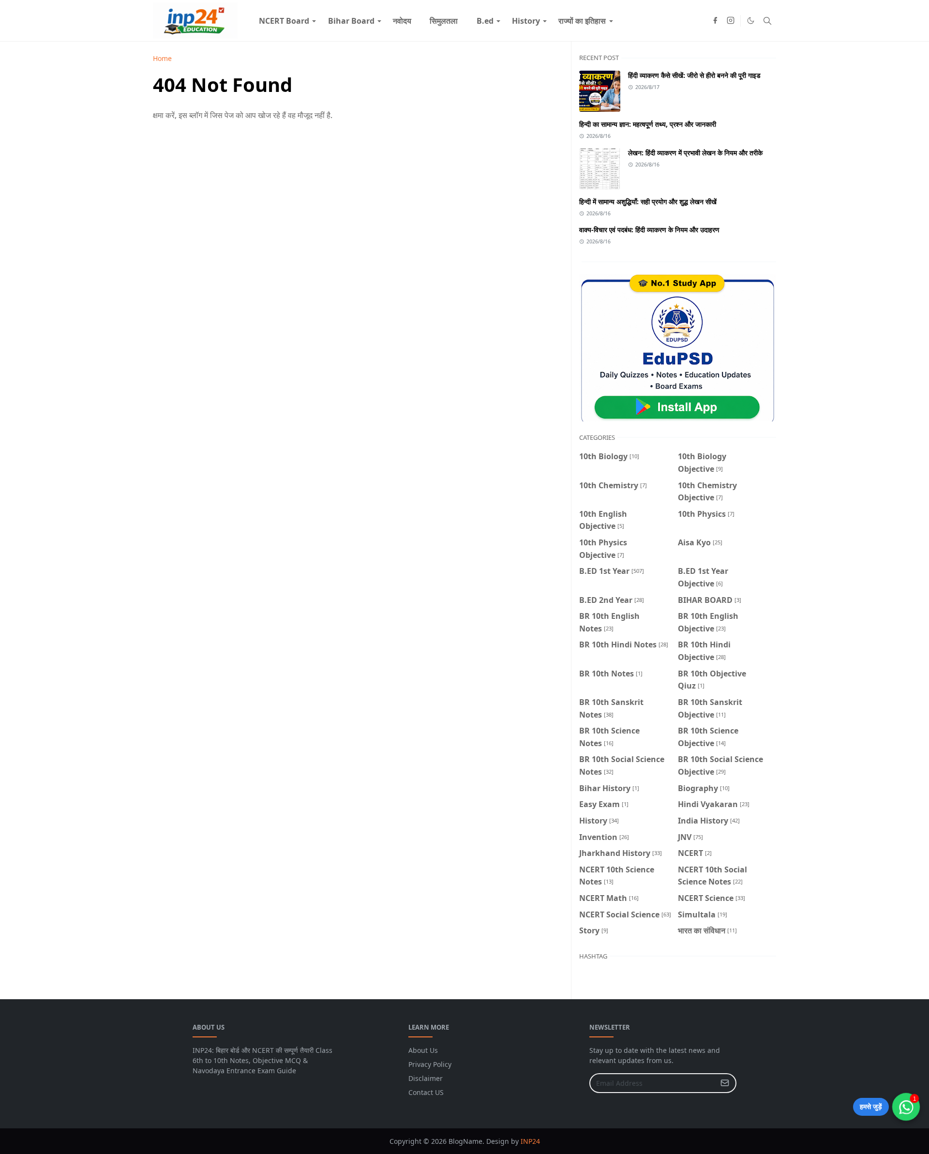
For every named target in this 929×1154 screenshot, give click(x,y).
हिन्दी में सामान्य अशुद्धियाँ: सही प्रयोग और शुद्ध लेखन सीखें (648, 201)
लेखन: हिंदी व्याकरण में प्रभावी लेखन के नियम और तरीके (695, 152)
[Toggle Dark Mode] (751, 21)
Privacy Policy (429, 1064)
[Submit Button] (724, 1083)
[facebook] (715, 21)
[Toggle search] (767, 21)
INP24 (530, 1141)
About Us (423, 1050)
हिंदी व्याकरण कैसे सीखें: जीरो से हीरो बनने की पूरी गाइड (694, 75)
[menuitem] (284, 20)
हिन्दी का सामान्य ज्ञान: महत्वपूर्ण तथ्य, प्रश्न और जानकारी (647, 124)
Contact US (426, 1092)
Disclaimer (425, 1078)
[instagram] (730, 21)
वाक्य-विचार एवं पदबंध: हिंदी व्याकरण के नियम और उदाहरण (649, 229)
